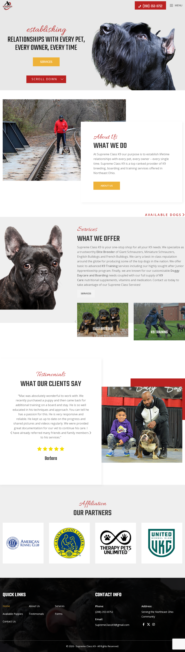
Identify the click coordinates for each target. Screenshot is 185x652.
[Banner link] (102, 320)
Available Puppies (13, 614)
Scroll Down (44, 79)
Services (46, 62)
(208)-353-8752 (152, 6)
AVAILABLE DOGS (163, 215)
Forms (59, 614)
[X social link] (148, 624)
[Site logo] (7, 5)
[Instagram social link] (153, 624)
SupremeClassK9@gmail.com (112, 625)
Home (6, 606)
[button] (75, 321)
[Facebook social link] (143, 624)
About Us (107, 185)
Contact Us (9, 621)
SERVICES (86, 293)
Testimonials (36, 614)
